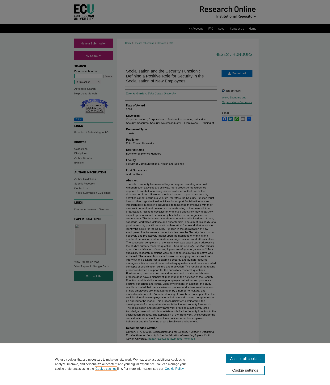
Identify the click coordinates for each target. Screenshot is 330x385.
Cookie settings (105, 368)
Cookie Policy (174, 368)
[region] (165, 364)
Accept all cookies (245, 359)
